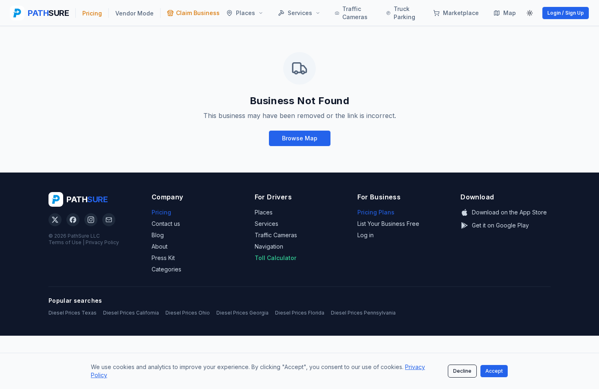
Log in (365, 235)
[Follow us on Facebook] (72, 219)
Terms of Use (64, 242)
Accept (494, 371)
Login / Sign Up (565, 13)
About (159, 246)
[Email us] (108, 219)
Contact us (166, 223)
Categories (166, 269)
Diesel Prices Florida (299, 313)
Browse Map (299, 138)
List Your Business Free (388, 223)
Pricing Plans (375, 212)
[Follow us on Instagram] (90, 219)
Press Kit (163, 257)
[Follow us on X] (55, 219)
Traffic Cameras (276, 235)
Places (264, 212)
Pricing (161, 212)
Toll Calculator (275, 257)
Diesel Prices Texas (72, 313)
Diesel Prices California (131, 313)
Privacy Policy (102, 242)
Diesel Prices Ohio (187, 313)
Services (266, 223)
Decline (462, 371)
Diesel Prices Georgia (242, 313)
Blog (158, 235)
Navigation (269, 246)
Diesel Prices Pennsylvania (363, 313)
